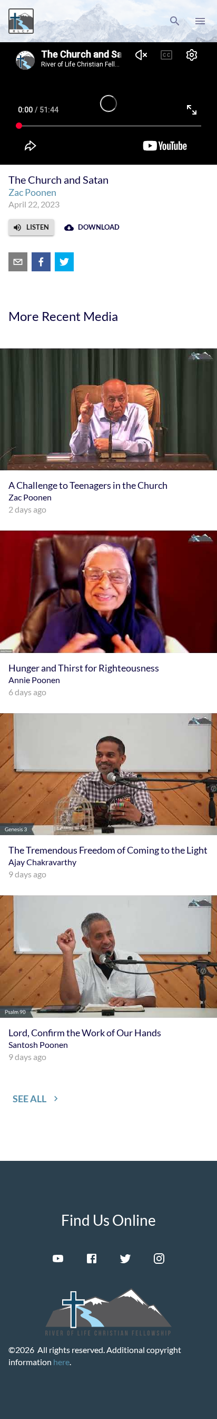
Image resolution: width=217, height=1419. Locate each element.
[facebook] (41, 261)
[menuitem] (108, 432)
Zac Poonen (32, 192)
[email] (17, 261)
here (61, 1362)
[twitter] (64, 261)
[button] (175, 21)
